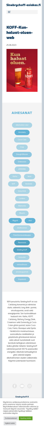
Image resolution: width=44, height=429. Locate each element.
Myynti (15, 221)
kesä (29, 176)
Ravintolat (22, 243)
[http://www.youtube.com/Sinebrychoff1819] (22, 386)
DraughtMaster (22, 154)
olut (30, 221)
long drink (22, 191)
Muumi (22, 213)
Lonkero (22, 199)
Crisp (22, 147)
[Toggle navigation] (22, 12)
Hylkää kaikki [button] (10, 423)
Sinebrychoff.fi (22, 397)
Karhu (15, 176)
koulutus (28, 184)
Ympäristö (22, 279)
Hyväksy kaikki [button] (25, 418)
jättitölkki (22, 169)
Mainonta (22, 206)
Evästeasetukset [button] (11, 418)
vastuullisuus (22, 265)
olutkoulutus (22, 228)
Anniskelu (22, 132)
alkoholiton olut (22, 125)
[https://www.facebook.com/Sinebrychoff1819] (14, 386)
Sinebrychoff (22, 250)
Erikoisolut (22, 162)
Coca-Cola (22, 140)
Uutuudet (22, 257)
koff (13, 184)
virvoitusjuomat (22, 272)
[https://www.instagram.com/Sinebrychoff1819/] (29, 386)
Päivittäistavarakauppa (22, 235)
